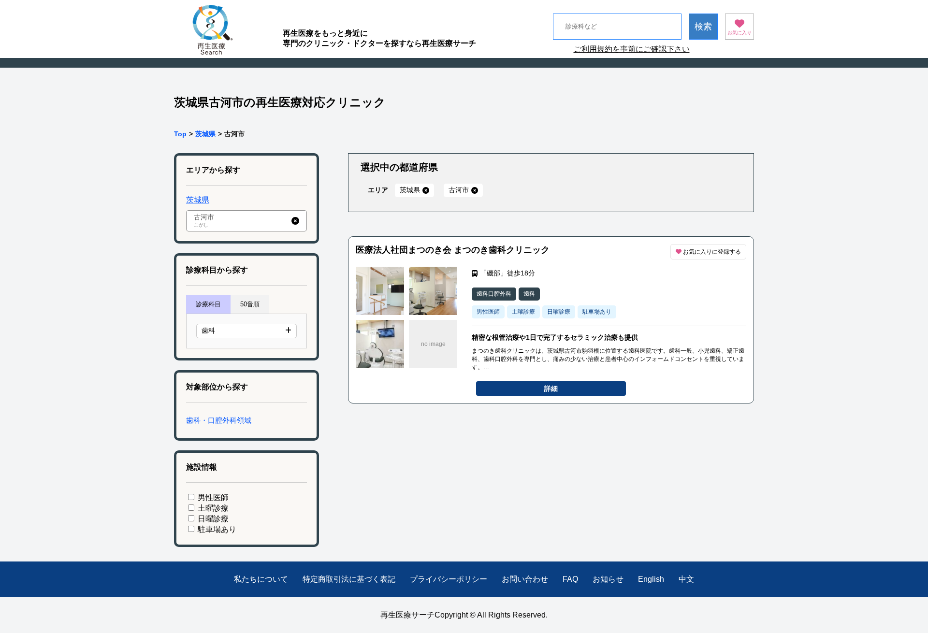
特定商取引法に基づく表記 (349, 579)
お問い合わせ (525, 579)
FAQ (570, 579)
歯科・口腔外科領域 (218, 420)
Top (180, 134)
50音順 (250, 304)
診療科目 (208, 304)
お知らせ (608, 579)
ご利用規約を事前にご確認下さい (632, 49)
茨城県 (205, 134)
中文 (686, 579)
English (651, 579)
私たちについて (261, 579)
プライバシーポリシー (448, 579)
